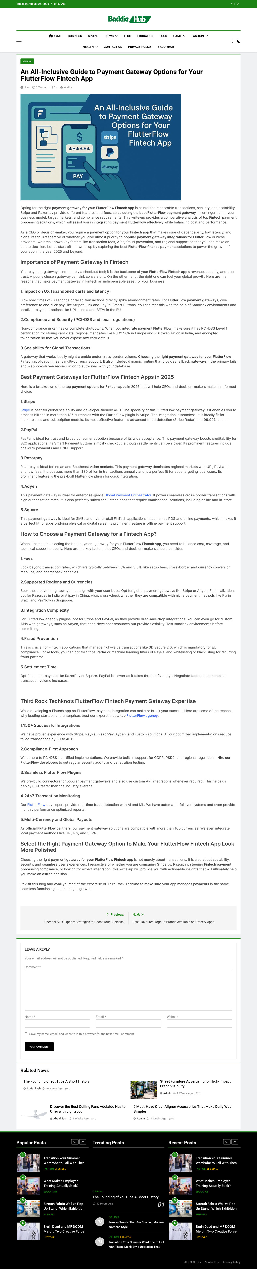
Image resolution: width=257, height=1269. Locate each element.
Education (145, 36)
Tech (127, 36)
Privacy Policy (140, 47)
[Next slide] (238, 3)
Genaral (27, 61)
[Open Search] (231, 41)
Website (172, 1017)
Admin (167, 1093)
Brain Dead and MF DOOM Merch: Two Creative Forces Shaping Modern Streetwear (65, 1225)
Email (101, 1017)
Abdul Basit (34, 1088)
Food (163, 36)
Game (177, 36)
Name (30, 1017)
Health (88, 47)
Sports (93, 36)
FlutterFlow (36, 805)
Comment (33, 967)
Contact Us (113, 47)
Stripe (25, 410)
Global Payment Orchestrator (127, 495)
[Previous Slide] (232, 3)
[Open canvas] (18, 41)
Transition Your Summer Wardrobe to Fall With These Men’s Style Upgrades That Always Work (136, 1246)
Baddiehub (166, 47)
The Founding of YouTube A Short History (56, 1081)
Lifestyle (60, 1162)
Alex (27, 87)
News (109, 36)
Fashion (198, 36)
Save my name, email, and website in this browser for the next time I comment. (82, 1034)
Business (75, 36)
